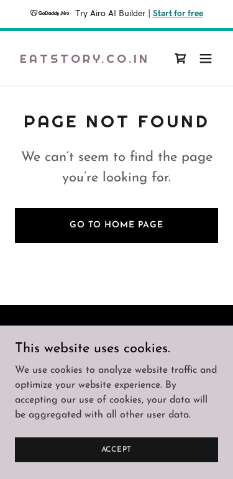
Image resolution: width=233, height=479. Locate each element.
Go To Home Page (116, 225)
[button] (205, 58)
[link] (85, 60)
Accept (116, 449)
